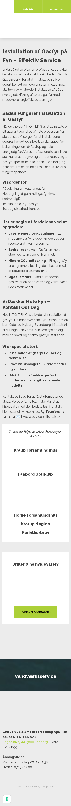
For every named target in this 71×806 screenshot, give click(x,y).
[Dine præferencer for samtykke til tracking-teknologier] (7, 799)
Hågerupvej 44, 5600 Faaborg (25, 742)
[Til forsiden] (35, 25)
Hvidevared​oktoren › (35, 612)
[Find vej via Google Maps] (35, 713)
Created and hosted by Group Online (35, 786)
